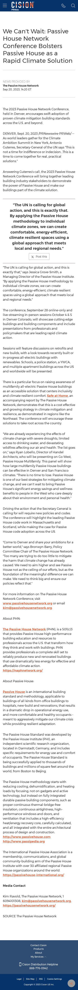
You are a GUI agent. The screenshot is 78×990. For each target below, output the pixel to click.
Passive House (14, 692)
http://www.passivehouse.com (27, 837)
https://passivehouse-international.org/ (33, 875)
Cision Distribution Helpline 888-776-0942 (39, 966)
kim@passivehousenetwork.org (27, 608)
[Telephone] (63, 5)
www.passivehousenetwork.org (27, 603)
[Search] (73, 5)
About (38, 952)
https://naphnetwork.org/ (23, 670)
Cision (44, 984)
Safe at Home (57, 396)
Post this (41, 256)
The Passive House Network (24, 629)
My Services (37, 956)
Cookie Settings (54, 979)
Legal (19, 979)
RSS (41, 979)
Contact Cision (38, 945)
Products (39, 948)
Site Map (30, 979)
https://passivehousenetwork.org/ (29, 905)
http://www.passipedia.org (24, 841)
